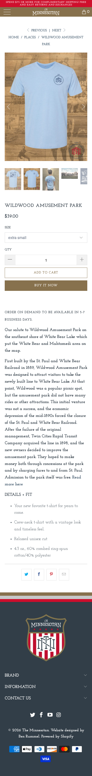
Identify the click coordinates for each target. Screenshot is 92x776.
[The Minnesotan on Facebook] (41, 715)
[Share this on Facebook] (39, 575)
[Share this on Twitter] (26, 575)
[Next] (83, 107)
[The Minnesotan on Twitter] (32, 715)
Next (57, 30)
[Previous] (9, 107)
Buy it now (46, 285)
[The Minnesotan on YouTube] (50, 715)
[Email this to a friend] (64, 575)
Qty (8, 249)
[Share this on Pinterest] (51, 575)
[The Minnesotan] (46, 12)
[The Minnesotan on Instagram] (58, 715)
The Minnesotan (35, 730)
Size (8, 227)
